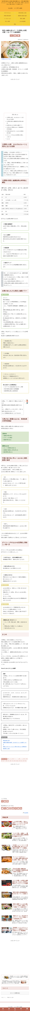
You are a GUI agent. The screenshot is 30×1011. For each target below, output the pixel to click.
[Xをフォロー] (5, 808)
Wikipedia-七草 (6, 740)
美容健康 (16, 760)
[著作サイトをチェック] (2, 808)
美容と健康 (5, 758)
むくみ (21, 758)
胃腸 (25, 760)
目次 (13, 114)
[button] (18, 35)
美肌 (21, 760)
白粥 (12, 760)
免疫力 (4, 760)
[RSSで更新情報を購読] (21, 808)
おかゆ (10, 758)
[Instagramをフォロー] (10, 808)
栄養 (8, 760)
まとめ (8, 138)
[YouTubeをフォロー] (13, 808)
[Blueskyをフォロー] (7, 808)
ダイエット (16, 758)
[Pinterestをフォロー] (15, 808)
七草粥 (26, 758)
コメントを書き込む (15, 993)
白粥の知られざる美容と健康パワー (14, 125)
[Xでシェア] (11, 35)
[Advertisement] (15, 95)
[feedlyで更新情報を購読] (18, 808)
